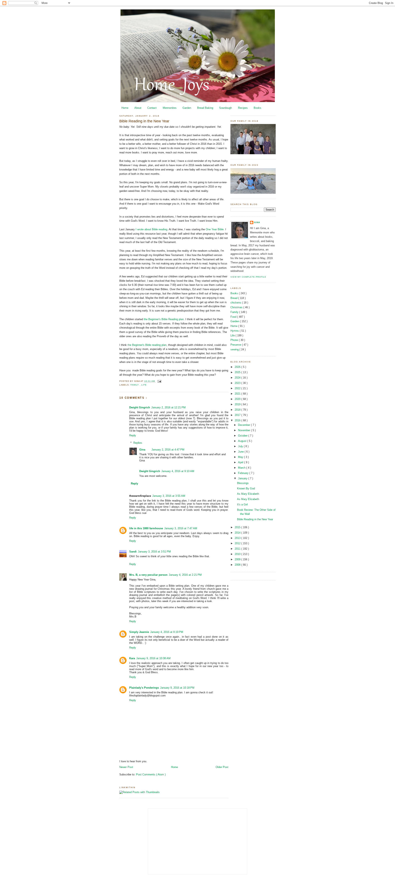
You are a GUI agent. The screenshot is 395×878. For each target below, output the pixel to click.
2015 (238, 527)
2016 (238, 420)
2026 (238, 366)
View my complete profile (248, 277)
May (241, 457)
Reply (132, 435)
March (242, 467)
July (241, 446)
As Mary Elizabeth (248, 493)
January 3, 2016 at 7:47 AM (180, 528)
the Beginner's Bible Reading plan (164, 319)
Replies (137, 442)
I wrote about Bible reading (151, 229)
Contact (152, 107)
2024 (238, 377)
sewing (234, 349)
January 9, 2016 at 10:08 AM (153, 658)
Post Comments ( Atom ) (151, 774)
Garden (186, 107)
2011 (238, 548)
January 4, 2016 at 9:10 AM (177, 471)
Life (144, 385)
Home (124, 107)
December (244, 424)
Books (257, 107)
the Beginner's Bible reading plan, (147, 344)
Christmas (236, 307)
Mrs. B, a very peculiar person (148, 574)
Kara (132, 658)
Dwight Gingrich (139, 407)
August (242, 440)
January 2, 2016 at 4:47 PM (167, 449)
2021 (238, 393)
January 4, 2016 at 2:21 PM (185, 574)
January (243, 478)
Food (233, 316)
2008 (238, 564)
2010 (238, 554)
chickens (236, 302)
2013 (238, 538)
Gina (142, 449)
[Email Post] (159, 381)
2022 (238, 388)
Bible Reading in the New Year (144, 121)
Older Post (222, 767)
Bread (234, 298)
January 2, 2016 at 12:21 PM (168, 407)
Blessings (243, 483)
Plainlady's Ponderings (144, 687)
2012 (238, 543)
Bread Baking (205, 107)
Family (135, 385)
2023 (238, 383)
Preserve (236, 344)
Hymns (235, 330)
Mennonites (170, 107)
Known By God (246, 488)
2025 (238, 372)
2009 (238, 559)
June (241, 451)
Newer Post (126, 767)
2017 (238, 415)
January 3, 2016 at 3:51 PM (154, 551)
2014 (238, 532)
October (243, 435)
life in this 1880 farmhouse (146, 528)
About (137, 107)
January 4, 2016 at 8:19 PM (166, 632)
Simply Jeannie (139, 632)
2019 (238, 404)
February (243, 473)
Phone (234, 340)
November (244, 430)
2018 (238, 409)
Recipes (243, 107)
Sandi (133, 551)
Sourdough (225, 107)
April (241, 462)
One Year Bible (215, 229)
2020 (238, 399)
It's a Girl (242, 504)
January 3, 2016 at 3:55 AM (168, 495)
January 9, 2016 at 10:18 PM (177, 687)
